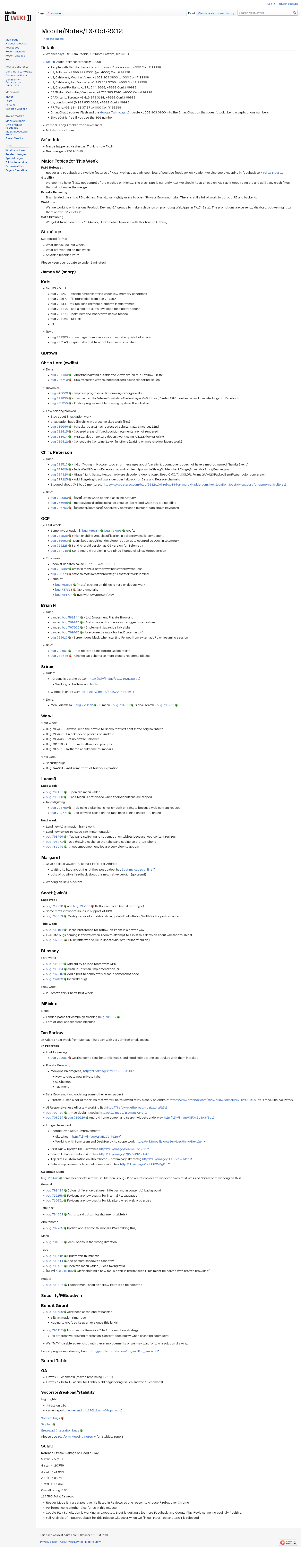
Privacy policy (49, 1541)
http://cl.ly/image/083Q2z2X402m (107, 692)
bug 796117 (54, 1330)
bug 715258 (54, 1195)
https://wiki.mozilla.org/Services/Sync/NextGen (169, 1141)
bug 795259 (59, 403)
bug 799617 (59, 637)
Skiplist (46, 1424)
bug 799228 (59, 545)
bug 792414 (54, 1261)
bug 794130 (59, 375)
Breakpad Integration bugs (60, 1430)
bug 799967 (59, 1058)
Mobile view (93, 1541)
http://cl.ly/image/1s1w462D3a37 (113, 679)
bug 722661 (59, 651)
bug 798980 (59, 498)
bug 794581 (121, 705)
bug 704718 (59, 551)
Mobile (50, 38)
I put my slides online (137, 869)
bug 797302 (59, 569)
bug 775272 (84, 705)
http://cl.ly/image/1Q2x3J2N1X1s (122, 1154)
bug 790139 (54, 979)
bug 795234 (54, 969)
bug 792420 (54, 1285)
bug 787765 (54, 1228)
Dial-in (50, 62)
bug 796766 (59, 508)
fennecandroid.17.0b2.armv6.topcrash (93, 1410)
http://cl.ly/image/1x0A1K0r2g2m (143, 1164)
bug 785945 (54, 846)
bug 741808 (59, 536)
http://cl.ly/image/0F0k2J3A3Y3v (187, 1117)
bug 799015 (70, 632)
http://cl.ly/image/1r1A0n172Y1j (122, 1112)
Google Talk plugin (113, 112)
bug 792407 (54, 1112)
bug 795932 (81, 906)
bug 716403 (50, 1178)
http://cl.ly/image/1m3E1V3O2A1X (107, 1071)
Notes (60, 38)
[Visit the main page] (18, 16)
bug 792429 (54, 792)
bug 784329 (59, 474)
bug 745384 (91, 530)
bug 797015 (54, 974)
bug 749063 (59, 393)
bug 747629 (59, 469)
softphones (103, 67)
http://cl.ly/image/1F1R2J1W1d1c (165, 1159)
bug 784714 (64, 595)
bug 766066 (59, 503)
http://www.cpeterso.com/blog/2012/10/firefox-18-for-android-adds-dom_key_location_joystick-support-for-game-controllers (193, 484)
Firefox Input (270, 172)
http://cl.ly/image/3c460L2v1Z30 (122, 1149)
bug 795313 (54, 916)
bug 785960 (59, 540)
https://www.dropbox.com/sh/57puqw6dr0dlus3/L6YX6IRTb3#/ (215, 1100)
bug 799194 (54, 930)
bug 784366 (54, 1242)
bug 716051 (54, 1200)
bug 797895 (113, 530)
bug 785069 (59, 426)
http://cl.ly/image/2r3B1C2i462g (95, 1136)
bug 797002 (54, 940)
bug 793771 (59, 813)
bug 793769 (59, 808)
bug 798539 (54, 1312)
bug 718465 (64, 1271)
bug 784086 (59, 656)
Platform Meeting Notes (75, 1436)
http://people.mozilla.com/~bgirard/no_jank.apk (123, 1351)
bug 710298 (54, 906)
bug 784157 (107, 1017)
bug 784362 (54, 1214)
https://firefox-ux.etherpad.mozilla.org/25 (135, 1107)
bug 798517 (59, 464)
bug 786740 (59, 380)
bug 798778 (59, 574)
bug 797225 (59, 479)
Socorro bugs (50, 1418)
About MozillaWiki (71, 1541)
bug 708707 (54, 1117)
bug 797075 (70, 627)
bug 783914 (59, 436)
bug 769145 (70, 622)
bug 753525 (63, 585)
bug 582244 (71, 617)
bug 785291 (54, 964)
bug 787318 (63, 589)
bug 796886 (54, 797)
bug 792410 (54, 1256)
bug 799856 (59, 398)
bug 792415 (59, 431)
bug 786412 (59, 441)
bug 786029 (165, 705)
